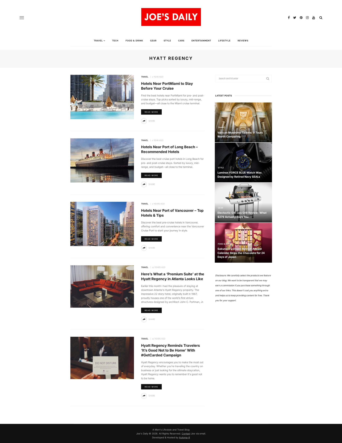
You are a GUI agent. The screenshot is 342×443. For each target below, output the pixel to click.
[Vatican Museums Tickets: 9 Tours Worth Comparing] (243, 122)
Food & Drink (134, 40)
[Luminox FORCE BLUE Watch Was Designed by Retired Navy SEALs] (243, 162)
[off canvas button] (22, 18)
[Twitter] (294, 17)
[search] (321, 17)
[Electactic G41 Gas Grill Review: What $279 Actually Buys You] (243, 202)
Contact (186, 433)
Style (167, 40)
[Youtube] (313, 17)
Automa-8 (184, 437)
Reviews (243, 40)
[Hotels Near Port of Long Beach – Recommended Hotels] (102, 160)
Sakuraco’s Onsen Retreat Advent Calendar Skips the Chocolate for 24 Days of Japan (241, 253)
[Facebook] (288, 17)
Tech (115, 40)
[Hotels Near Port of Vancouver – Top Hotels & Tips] (102, 224)
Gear (153, 40)
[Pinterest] (301, 17)
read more (151, 112)
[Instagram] (307, 17)
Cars (181, 40)
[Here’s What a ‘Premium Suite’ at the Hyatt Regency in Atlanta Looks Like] (102, 286)
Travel (98, 40)
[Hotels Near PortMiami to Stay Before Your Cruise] (102, 97)
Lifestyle (224, 40)
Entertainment (201, 40)
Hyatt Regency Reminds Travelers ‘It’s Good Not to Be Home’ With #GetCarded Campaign (170, 350)
